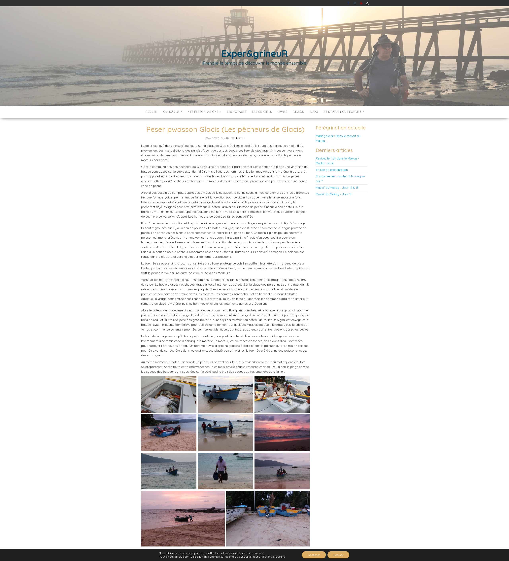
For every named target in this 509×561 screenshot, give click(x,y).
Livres (282, 112)
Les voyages (236, 112)
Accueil (151, 112)
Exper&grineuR (254, 53)
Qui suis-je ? (172, 112)
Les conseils (262, 112)
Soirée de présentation (332, 170)
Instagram (355, 3)
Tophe (240, 138)
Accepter (314, 555)
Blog (314, 112)
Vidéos (298, 112)
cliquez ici (279, 556)
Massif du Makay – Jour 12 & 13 (337, 188)
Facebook (348, 3)
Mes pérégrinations (203, 112)
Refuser (338, 555)
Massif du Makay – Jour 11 (334, 194)
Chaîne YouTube (361, 3)
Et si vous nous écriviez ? (344, 112)
